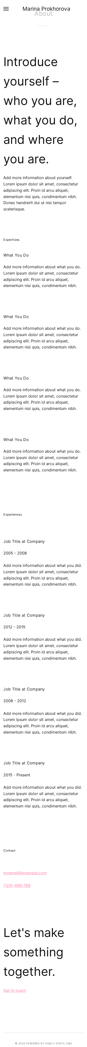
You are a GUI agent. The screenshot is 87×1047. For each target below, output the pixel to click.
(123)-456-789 (16, 885)
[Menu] (6, 8)
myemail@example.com (25, 872)
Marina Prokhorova (46, 8)
